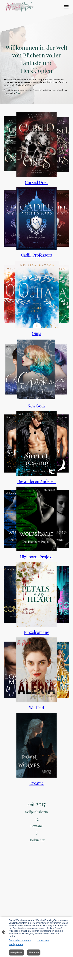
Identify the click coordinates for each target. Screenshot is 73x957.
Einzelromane (36, 632)
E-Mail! (19, 93)
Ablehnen (34, 952)
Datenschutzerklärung (20, 940)
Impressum (43, 940)
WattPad (36, 707)
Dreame (36, 783)
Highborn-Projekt (36, 556)
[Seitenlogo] (20, 6)
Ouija (36, 333)
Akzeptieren (16, 952)
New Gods (36, 405)
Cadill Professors (36, 255)
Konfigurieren (16, 944)
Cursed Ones (36, 182)
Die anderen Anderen (36, 481)
